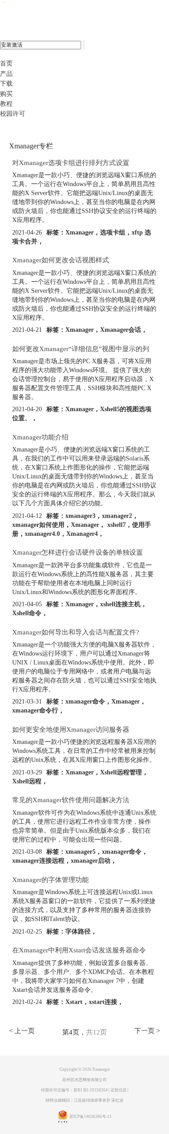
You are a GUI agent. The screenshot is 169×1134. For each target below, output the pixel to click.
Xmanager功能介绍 (40, 437)
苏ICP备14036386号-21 (90, 1117)
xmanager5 (80, 851)
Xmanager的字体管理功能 (50, 879)
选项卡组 (112, 232)
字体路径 (78, 931)
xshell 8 (44, 9)
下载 (6, 83)
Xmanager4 (82, 533)
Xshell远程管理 (121, 772)
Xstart (73, 1002)
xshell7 (115, 524)
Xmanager (79, 232)
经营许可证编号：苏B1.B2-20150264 (74, 1090)
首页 (6, 63)
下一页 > (147, 1030)
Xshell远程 (26, 781)
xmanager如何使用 (38, 524)
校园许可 (12, 113)
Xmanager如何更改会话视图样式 (60, 260)
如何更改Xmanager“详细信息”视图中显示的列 (80, 348)
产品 (6, 73)
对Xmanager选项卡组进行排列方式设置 (70, 162)
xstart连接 (103, 1002)
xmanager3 (80, 516)
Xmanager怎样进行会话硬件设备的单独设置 (77, 552)
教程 (6, 103)
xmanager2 (117, 516)
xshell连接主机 (120, 604)
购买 (6, 94)
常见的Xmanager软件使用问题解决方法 (70, 800)
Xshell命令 (26, 613)
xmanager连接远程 (38, 860)
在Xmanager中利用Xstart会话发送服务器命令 (79, 950)
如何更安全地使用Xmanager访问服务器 (70, 729)
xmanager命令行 (35, 710)
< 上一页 (22, 1030)
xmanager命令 (85, 701)
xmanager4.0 (42, 533)
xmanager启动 (90, 860)
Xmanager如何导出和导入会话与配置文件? (75, 632)
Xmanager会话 (120, 329)
